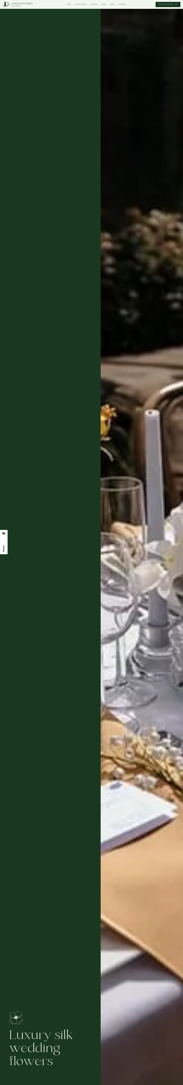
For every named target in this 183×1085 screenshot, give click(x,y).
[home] (18, 4)
